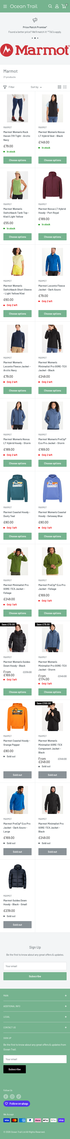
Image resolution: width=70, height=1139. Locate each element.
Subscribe (35, 976)
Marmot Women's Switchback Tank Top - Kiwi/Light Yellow (16, 212)
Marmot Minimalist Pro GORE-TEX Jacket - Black (51, 827)
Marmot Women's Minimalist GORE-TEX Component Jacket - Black (50, 746)
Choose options (17, 160)
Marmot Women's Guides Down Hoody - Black (16, 663)
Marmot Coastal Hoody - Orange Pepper (16, 742)
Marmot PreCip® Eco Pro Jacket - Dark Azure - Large (16, 827)
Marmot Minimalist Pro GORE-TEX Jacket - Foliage (16, 588)
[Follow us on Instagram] (12, 1096)
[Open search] (50, 6)
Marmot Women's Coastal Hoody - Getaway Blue (52, 514)
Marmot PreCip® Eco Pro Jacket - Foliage (51, 586)
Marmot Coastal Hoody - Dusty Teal (16, 514)
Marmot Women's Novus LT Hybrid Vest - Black (51, 133)
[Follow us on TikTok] (18, 1096)
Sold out (17, 774)
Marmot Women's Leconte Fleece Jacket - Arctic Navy (17, 366)
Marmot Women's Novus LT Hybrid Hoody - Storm (17, 441)
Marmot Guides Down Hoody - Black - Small (15, 902)
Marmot (7, 127)
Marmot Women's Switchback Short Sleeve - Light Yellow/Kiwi (17, 289)
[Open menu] (5, 6)
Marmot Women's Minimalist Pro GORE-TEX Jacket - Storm (52, 665)
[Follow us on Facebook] (5, 1096)
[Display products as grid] (59, 86)
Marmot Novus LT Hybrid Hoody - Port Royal (52, 210)
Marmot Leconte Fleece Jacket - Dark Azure (51, 287)
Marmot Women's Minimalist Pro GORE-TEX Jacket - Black (52, 366)
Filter (11, 86)
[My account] (57, 6)
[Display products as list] (65, 86)
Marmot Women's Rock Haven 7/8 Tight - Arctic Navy (16, 135)
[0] (64, 6)
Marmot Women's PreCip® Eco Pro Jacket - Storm (52, 441)
